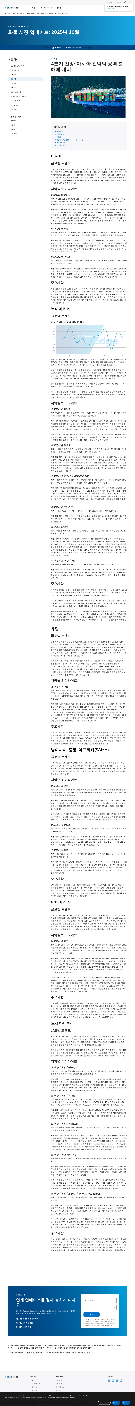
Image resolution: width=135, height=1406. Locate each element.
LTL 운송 (13, 74)
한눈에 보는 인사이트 (17, 66)
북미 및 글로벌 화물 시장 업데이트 (32, 13)
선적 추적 (110, 2)
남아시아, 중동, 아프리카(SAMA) (70, 139)
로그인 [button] (118, 2)
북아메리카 (61, 134)
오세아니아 (61, 145)
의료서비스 (14, 133)
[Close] (131, 7)
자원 (9, 13)
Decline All (126, 1403)
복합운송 (13, 88)
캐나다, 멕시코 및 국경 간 (18, 96)
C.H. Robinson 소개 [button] (46, 8)
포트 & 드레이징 (16, 92)
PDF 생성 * (58, 47)
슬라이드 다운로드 (74, 47)
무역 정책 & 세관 (16, 101)
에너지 (13, 129)
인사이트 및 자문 (16, 13)
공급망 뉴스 (33, 1390)
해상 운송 (58, 1390)
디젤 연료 (14, 109)
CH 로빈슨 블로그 (35, 1384)
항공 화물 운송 (60, 1387)
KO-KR (128, 2)
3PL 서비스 (59, 1380)
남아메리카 (61, 142)
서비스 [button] (26, 8)
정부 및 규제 (14, 105)
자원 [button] (33, 8)
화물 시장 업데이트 (35, 1387)
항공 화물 (14, 83)
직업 (31, 1380)
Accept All (116, 1403)
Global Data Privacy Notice (86, 1396)
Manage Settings (104, 1403)
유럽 (59, 137)
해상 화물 (14, 79)
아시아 (60, 131)
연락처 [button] (59, 8)
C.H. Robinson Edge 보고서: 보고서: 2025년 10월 (55, 13)
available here (110, 8)
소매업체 (13, 120)
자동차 (13, 125)
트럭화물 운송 (15, 70)
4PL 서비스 (59, 1384)
